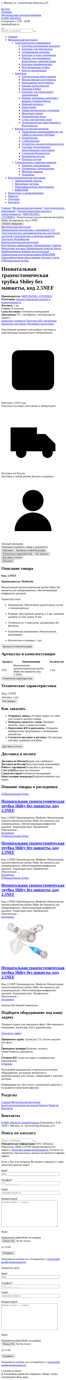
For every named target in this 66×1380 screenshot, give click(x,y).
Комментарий (9, 1198)
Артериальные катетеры (36, 52)
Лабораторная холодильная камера (21, 254)
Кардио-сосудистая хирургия (31, 128)
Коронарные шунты (33, 156)
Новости (13, 196)
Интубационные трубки (36, 67)
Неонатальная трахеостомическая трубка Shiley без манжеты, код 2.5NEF (32, 806)
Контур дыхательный (34, 70)
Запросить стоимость (13, 320)
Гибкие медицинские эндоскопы (40, 110)
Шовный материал (32, 104)
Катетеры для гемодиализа (37, 49)
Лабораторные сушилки (47, 245)
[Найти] (34, 31)
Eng (7, 8)
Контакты (13, 202)
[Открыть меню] (2, 28)
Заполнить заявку (11, 1033)
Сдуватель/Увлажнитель (36, 153)
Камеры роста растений (35, 251)
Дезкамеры (28, 174)
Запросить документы (14, 323)
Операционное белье (34, 116)
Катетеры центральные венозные (41, 45)
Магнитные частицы (27, 183)
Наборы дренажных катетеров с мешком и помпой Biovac (40, 100)
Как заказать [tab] (42, 554)
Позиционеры (30, 137)
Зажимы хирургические (35, 85)
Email (4, 1189)
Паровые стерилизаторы (36, 165)
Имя (4, 1170)
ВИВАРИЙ (21, 190)
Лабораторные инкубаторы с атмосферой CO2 (28, 230)
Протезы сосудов (31, 159)
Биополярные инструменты (38, 82)
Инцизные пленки (32, 113)
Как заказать (9, 701)
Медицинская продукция (22, 39)
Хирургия (20, 73)
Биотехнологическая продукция (26, 177)
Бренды (43, 1105)
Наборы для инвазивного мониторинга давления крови (39, 60)
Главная (12, 36)
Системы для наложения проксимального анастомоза (38, 149)
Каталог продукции (12, 223)
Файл (4, 1231)
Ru (3, 8)
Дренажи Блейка (31, 88)
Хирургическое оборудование (39, 76)
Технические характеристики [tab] (17, 554)
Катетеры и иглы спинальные (39, 55)
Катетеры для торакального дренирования (37, 93)
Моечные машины (32, 171)
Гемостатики (29, 107)
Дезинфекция (21, 239)
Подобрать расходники (40, 323)
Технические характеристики (17, 678)
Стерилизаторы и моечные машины (35, 162)
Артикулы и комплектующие (17, 646)
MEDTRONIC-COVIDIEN (36, 296)
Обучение (13, 199)
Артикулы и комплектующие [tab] (30, 550)
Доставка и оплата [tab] (12, 557)
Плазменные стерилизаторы (38, 168)
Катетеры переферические (37, 64)
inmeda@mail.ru (30, 1122)
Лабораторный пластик (28, 180)
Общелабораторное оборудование (34, 186)
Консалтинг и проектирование (26, 193)
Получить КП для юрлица (41, 320)
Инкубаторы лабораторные (17, 245)
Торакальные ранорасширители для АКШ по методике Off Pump (42, 133)
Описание (8, 561)
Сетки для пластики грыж (37, 119)
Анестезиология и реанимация (32, 42)
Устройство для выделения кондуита (43, 144)
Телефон (7, 1180)
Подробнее (7, 833)
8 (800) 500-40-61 (11, 18)
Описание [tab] (8, 550)
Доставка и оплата (12, 746)
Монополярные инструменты (39, 79)
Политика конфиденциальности (29, 1149)
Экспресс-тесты (50, 257)
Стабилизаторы (31, 140)
